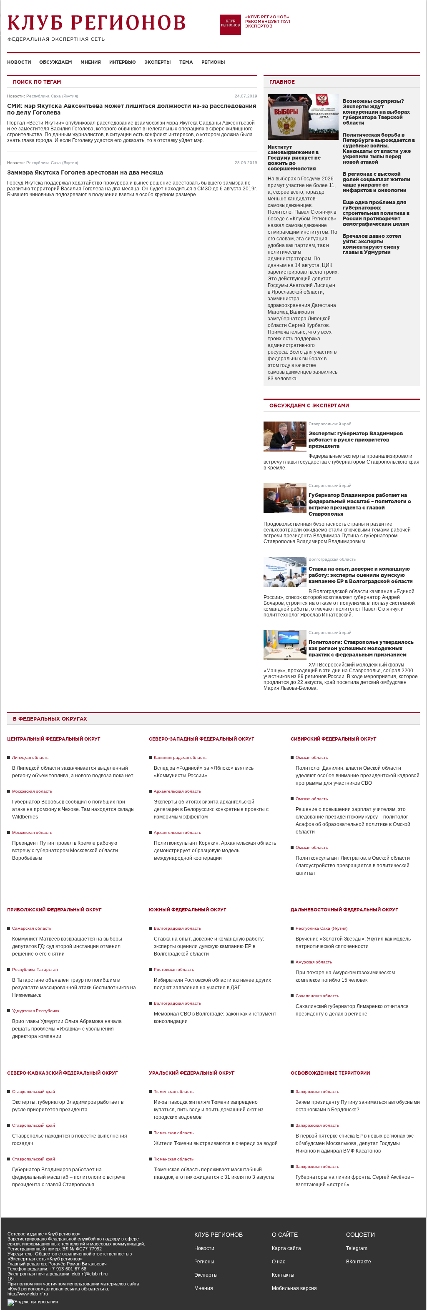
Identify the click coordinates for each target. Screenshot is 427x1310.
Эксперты (157, 62)
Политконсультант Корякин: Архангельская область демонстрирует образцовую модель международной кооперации (215, 850)
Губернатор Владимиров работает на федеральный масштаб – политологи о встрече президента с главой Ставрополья (69, 1177)
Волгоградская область (332, 559)
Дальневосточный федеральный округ (344, 909)
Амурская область (314, 962)
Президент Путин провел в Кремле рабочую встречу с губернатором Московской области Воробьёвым (65, 850)
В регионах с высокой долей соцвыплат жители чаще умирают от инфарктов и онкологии (376, 182)
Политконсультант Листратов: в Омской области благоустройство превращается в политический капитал (353, 865)
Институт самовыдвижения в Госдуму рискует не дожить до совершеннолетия (294, 157)
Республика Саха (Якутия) (52, 96)
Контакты (283, 1275)
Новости (19, 62)
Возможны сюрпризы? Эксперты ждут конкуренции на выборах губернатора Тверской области (376, 111)
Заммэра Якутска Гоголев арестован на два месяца (85, 172)
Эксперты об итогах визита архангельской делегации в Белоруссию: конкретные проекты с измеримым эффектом (211, 809)
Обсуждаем (55, 62)
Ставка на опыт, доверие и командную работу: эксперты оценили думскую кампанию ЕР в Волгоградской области (361, 575)
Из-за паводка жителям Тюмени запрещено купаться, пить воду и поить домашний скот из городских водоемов (209, 1109)
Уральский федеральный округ (192, 1072)
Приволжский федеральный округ (54, 909)
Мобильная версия (294, 1288)
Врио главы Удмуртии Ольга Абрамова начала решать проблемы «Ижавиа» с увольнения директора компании (67, 1028)
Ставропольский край (330, 424)
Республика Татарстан (35, 969)
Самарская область (31, 928)
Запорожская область (317, 1091)
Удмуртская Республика (35, 1010)
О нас (278, 1262)
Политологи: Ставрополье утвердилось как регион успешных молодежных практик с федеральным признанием (361, 648)
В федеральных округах (50, 718)
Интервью (122, 62)
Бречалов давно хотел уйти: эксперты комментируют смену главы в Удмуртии (372, 244)
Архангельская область (177, 791)
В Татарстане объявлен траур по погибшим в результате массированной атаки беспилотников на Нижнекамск (74, 987)
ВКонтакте (358, 1262)
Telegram (356, 1248)
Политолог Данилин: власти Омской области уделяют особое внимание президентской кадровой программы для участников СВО (357, 775)
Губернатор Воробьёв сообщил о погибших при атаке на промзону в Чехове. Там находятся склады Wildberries (73, 809)
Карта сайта (286, 1248)
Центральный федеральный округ (53, 738)
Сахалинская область (317, 995)
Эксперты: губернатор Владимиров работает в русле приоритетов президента (356, 440)
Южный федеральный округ (187, 909)
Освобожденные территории (330, 1072)
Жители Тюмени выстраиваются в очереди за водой (216, 1143)
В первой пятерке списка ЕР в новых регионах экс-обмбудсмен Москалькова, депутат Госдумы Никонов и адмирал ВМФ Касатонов (355, 1143)
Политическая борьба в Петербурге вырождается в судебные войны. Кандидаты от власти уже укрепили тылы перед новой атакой (379, 148)
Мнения (90, 62)
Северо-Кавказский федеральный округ (62, 1072)
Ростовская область (174, 969)
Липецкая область (30, 757)
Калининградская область (180, 757)
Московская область (32, 791)
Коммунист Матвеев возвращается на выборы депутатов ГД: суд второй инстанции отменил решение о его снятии (67, 946)
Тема (186, 62)
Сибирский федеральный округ (334, 738)
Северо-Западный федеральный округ (201, 738)
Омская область (312, 757)
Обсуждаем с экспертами (309, 405)
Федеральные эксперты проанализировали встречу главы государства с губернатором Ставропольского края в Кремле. (341, 462)
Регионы (213, 62)
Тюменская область (173, 1091)
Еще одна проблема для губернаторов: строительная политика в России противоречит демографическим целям (376, 213)
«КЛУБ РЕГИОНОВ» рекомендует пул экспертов (267, 21)
